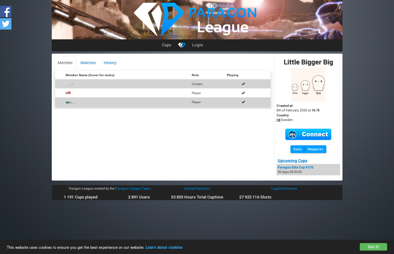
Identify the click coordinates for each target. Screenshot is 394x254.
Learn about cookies (164, 247)
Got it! (373, 246)
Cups (166, 45)
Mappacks (315, 149)
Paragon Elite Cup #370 (295, 167)
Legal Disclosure (284, 188)
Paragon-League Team (132, 188)
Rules (297, 149)
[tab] (65, 63)
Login (197, 45)
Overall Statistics (197, 188)
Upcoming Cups (292, 160)
